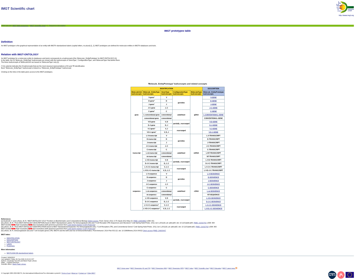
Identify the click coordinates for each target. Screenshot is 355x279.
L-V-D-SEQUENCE (213, 198)
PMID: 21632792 (202, 227)
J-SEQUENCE (213, 181)
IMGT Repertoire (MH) (159, 268)
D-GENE (213, 101)
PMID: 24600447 (159, 231)
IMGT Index (189, 268)
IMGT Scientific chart (37, 26)
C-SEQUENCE (213, 188)
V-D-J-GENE (213, 132)
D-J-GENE (213, 125)
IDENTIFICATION (13, 238)
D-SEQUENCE (213, 177)
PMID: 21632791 (200, 223)
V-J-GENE (213, 129)
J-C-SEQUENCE (213, 184)
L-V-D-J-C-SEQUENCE (213, 209)
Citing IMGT (91, 273)
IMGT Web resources (20, 26)
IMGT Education (215, 268)
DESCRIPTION (12, 240)
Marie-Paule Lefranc (19, 264)
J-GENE (213, 104)
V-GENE (213, 97)
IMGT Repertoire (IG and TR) (140, 268)
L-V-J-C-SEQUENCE (213, 205)
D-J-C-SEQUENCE (213, 202)
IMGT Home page (123, 268)
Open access (148, 231)
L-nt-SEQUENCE (213, 191)
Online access (93, 221)
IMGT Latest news (229, 268)
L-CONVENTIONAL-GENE (213, 115)
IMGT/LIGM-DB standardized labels (20, 253)
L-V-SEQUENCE (213, 174)
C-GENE (213, 111)
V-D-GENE (213, 122)
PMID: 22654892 (139, 221)
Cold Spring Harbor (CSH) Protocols (81, 225)
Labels (9, 244)
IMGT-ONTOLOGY (13, 242)
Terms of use (66, 273)
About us (75, 273)
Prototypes (11, 246)
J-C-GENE (213, 108)
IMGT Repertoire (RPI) (176, 268)
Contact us (82, 273)
